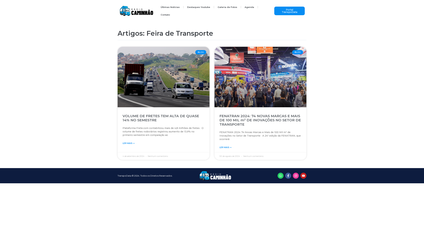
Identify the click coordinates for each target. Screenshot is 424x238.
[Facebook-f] (288, 176)
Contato (165, 14)
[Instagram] (296, 176)
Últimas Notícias (170, 7)
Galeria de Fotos (227, 7)
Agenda (249, 7)
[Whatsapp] (281, 176)
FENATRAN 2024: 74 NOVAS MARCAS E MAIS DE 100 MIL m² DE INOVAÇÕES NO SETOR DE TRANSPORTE (260, 120)
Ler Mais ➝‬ (128, 143)
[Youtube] (303, 176)
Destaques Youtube (198, 7)
